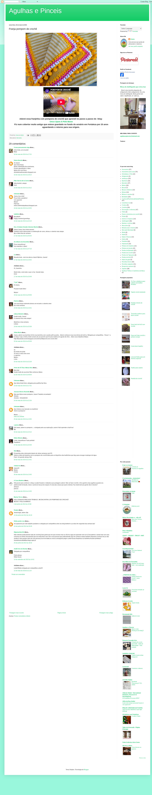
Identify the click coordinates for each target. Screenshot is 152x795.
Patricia (16, 301)
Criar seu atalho (124, 78)
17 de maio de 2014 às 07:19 (23, 249)
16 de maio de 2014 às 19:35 (23, 208)
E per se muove (127, 465)
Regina (16, 510)
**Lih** (16, 282)
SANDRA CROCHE (129, 653)
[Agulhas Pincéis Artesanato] (122, 76)
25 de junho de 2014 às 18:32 (23, 543)
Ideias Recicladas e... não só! (132, 517)
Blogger (86, 769)
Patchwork (125, 243)
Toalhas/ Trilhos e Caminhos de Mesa (133, 271)
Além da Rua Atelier (129, 701)
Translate (135, 31)
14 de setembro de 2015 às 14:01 (24, 559)
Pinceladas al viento (129, 491)
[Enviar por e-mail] (31, 135)
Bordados (125, 197)
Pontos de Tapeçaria (128, 255)
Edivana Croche (128, 601)
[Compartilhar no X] (36, 135)
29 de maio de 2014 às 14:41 (23, 459)
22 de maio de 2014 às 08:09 (23, 374)
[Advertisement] (61, 593)
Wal (15, 451)
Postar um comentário (18, 574)
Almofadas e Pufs (127, 174)
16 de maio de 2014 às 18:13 (23, 175)
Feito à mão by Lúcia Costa (131, 742)
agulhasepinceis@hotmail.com (130, 136)
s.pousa (16, 425)
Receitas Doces (126, 262)
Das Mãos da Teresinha (130, 562)
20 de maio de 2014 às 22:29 (23, 361)
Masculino (125, 225)
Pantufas (124, 241)
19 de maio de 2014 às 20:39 (23, 326)
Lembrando (126, 532)
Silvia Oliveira (18, 438)
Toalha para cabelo (137, 368)
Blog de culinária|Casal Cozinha (133, 708)
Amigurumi (125, 176)
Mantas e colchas (127, 223)
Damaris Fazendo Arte (130, 640)
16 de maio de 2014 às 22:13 (23, 221)
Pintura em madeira (128, 246)
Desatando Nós (127, 614)
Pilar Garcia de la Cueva (21, 181)
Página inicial (62, 613)
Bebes (124, 185)
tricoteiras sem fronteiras (131, 714)
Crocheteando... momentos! (131, 478)
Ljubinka (16, 214)
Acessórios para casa (128, 171)
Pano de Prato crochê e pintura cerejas (138, 336)
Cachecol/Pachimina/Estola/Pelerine (133, 199)
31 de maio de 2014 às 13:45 (23, 491)
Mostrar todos (142, 757)
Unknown (17, 194)
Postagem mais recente (16, 613)
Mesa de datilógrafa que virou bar (133, 87)
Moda (123, 232)
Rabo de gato (126, 259)
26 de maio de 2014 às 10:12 (23, 432)
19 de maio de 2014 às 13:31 (23, 308)
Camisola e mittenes (137, 668)
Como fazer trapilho (137, 346)
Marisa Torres (18, 497)
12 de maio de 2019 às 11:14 (22, 570)
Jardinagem (125, 221)
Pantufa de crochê (136, 378)
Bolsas (124, 192)
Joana (133, 39)
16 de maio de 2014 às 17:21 (23, 154)
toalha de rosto (136, 616)
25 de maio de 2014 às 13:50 (23, 419)
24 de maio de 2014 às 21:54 (23, 400)
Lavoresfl (126, 666)
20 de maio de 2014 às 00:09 (23, 341)
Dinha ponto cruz (19, 521)
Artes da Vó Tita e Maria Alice (23, 367)
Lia (15, 255)
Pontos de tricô (126, 257)
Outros (124, 239)
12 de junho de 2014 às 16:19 (23, 515)
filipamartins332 (19, 532)
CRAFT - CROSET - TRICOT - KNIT (133, 535)
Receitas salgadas (127, 264)
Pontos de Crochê (127, 253)
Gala (133, 493)
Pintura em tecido (127, 248)
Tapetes (124, 268)
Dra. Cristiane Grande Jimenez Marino (26, 227)
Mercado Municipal (127, 230)
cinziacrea (17, 465)
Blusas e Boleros (127, 190)
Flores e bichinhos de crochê (130, 214)
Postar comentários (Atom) (22, 616)
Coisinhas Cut (126, 203)
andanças (125, 178)
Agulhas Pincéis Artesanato (127, 72)
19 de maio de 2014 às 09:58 (23, 295)
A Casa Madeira (19, 480)
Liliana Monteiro (19, 314)
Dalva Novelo (18, 160)
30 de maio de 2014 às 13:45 (23, 474)
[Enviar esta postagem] (27, 135)
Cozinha (124, 207)
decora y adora (127, 745)
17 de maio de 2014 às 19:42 (23, 260)
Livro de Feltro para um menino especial (138, 357)
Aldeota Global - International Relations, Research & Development (132, 694)
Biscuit (124, 187)
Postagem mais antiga (106, 613)
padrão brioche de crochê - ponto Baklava (137, 578)
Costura (124, 205)
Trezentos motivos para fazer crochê (138, 314)
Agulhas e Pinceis (35, 10)
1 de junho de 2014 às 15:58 (22, 504)
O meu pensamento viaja (22, 147)
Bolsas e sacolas (127, 194)
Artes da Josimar (19, 416)
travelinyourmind (128, 549)
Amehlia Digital (127, 680)
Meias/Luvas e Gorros (128, 228)
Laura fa (125, 588)
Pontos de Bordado (128, 250)
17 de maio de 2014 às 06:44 (23, 236)
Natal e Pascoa (126, 237)
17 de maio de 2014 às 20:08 (23, 276)
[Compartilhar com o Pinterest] (40, 135)
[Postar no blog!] (33, 135)
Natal (123, 234)
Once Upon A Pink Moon (61, 122)
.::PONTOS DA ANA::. (129, 575)
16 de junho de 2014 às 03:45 (23, 526)
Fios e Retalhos (127, 530)
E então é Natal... (136, 716)
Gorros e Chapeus (127, 219)
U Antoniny (126, 504)
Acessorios (125, 169)
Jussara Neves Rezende (21, 391)
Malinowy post (135, 506)
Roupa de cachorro (128, 266)
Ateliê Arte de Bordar (20, 549)
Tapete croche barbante (138, 292)
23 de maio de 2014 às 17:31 (23, 385)
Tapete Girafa (135, 602)
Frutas (124, 216)
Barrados (19, 138)
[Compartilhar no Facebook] (38, 135)
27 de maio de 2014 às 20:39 (23, 445)
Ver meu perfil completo (135, 46)
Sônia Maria (17, 332)
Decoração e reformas (128, 209)
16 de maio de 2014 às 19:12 (23, 188)
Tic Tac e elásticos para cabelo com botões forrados (138, 283)
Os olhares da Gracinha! (21, 242)
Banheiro (124, 181)
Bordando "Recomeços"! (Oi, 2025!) (137, 683)
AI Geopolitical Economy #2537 (131, 698)
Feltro (123, 212)
